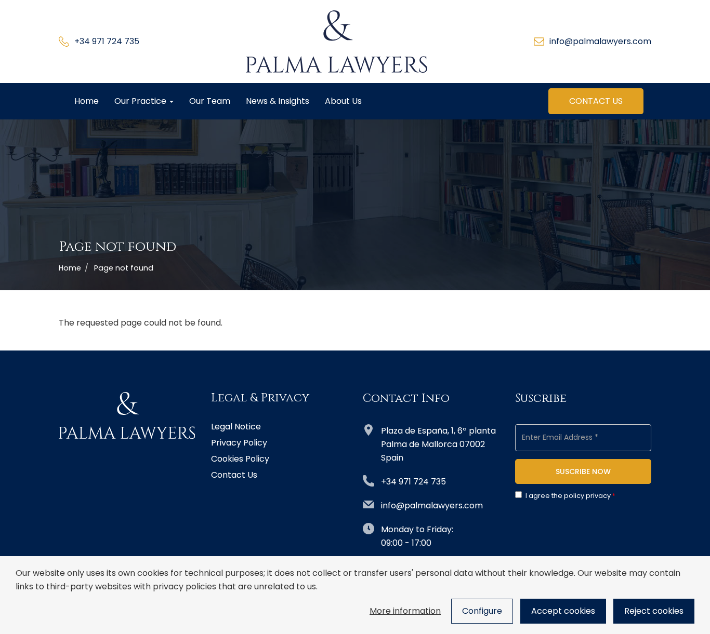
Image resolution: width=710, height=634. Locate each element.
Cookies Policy (240, 459)
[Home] (336, 41)
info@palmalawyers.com (600, 41)
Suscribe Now (583, 471)
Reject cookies (653, 611)
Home (86, 101)
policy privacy (587, 495)
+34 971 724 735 (106, 41)
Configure (482, 611)
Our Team (209, 101)
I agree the (568, 495)
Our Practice (141, 101)
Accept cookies (563, 611)
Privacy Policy (239, 443)
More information (405, 611)
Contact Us (596, 101)
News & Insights (277, 101)
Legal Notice (236, 427)
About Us (343, 101)
